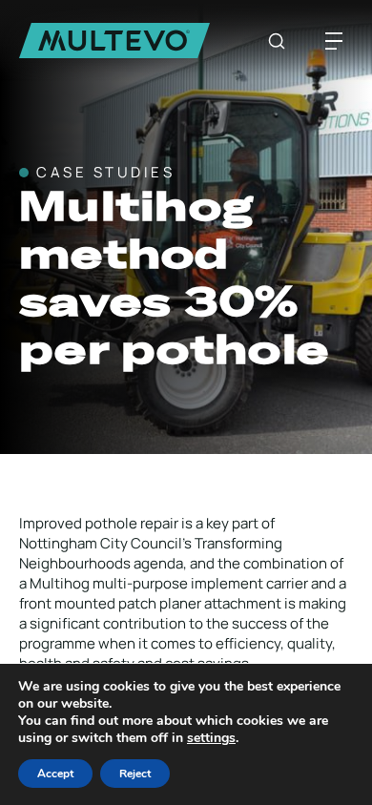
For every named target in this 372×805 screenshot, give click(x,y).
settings (211, 738)
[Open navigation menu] (334, 41)
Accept (55, 773)
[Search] (277, 41)
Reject (135, 773)
